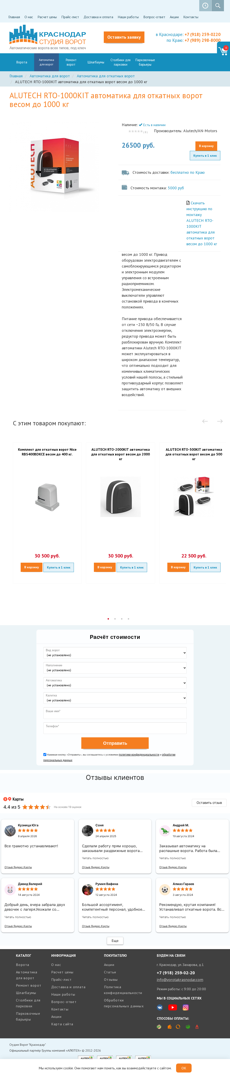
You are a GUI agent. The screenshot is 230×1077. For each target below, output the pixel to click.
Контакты (190, 17)
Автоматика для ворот (46, 62)
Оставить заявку (124, 37)
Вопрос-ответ (154, 17)
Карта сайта (62, 1024)
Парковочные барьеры (145, 62)
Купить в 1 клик (205, 156)
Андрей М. (181, 825)
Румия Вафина (106, 884)
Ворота (21, 62)
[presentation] (205, 422)
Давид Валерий (30, 884)
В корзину (206, 146)
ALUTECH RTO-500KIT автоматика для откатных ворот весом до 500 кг (194, 454)
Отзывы (111, 979)
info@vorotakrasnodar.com (180, 979)
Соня (99, 825)
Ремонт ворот (71, 62)
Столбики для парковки (120, 62)
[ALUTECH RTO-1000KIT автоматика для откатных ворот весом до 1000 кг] (60, 167)
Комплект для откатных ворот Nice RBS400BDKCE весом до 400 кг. (47, 451)
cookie (68, 1068)
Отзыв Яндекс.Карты (18, 867)
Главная (14, 17)
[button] (108, 619)
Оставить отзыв (209, 803)
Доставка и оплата (98, 17)
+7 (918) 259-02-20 (176, 972)
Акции (174, 17)
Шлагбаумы (96, 62)
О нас (28, 17)
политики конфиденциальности (139, 754)
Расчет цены (47, 17)
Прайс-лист (70, 17)
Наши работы (128, 17)
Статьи (110, 972)
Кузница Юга (28, 825)
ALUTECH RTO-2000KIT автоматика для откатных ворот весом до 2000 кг (120, 454)
